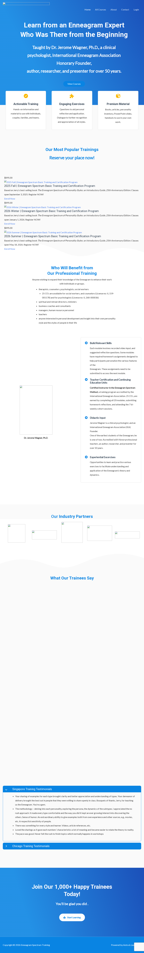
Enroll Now (9, 198)
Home (88, 9)
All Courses (100, 9)
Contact (125, 9)
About (114, 9)
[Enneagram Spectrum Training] (26, 9)
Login (136, 9)
